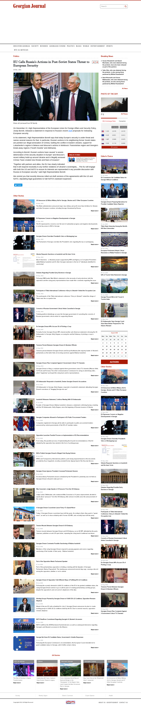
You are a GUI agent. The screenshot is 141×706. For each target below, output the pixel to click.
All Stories (56, 655)
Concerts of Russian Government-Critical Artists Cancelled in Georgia (58, 308)
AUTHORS (114, 362)
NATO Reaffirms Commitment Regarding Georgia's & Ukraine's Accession (59, 619)
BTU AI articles (21, 50)
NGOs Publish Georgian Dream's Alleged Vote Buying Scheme (55, 453)
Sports (109, 46)
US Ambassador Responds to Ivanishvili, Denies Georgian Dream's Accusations (61, 381)
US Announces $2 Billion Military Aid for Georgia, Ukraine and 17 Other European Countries (65, 200)
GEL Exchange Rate (109, 121)
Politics (71, 46)
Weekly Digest (43, 695)
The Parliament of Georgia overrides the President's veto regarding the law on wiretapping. (65, 242)
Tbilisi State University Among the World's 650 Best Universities (114, 227)
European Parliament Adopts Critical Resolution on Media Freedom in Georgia (114, 251)
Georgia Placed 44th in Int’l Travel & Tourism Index (112, 298)
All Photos (124, 114)
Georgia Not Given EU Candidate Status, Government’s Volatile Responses (59, 637)
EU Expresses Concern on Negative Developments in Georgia (55, 218)
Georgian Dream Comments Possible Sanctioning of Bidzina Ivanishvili (58, 543)
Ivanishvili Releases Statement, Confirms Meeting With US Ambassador (58, 399)
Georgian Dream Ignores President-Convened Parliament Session (57, 471)
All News (125, 88)
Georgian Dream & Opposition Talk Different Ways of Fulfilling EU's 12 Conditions (61, 580)
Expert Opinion (89, 695)
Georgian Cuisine (57, 46)
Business (44, 46)
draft (70, 131)
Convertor (122, 121)
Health (111, 695)
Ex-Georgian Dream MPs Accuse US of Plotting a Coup (53, 326)
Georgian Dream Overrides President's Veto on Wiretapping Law (56, 236)
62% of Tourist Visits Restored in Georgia (114, 275)
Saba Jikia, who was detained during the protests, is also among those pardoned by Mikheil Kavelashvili (114, 72)
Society (35, 46)
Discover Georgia (21, 46)
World (86, 46)
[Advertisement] (70, 27)
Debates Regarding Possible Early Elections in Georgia (53, 272)
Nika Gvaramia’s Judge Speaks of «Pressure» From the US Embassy (57, 489)
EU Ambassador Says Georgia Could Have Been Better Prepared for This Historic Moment (112, 323)
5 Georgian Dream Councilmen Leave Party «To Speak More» (55, 507)
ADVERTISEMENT (112, 702)
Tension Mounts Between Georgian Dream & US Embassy (54, 525)
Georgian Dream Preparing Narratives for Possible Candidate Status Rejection (114, 203)
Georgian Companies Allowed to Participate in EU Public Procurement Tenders (61, 417)
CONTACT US (123, 702)
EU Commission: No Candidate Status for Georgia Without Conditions (114, 178)
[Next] (119, 332)
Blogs (78, 46)
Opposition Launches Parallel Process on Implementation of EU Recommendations (62, 435)
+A (97, 62)
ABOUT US (102, 702)
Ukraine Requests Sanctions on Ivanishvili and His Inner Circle (55, 254)
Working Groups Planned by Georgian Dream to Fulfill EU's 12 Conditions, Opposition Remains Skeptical (65, 600)
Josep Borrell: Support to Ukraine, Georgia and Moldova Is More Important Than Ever (85, 159)
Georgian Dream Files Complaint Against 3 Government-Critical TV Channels (60, 363)
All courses (114, 147)
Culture (40, 661)
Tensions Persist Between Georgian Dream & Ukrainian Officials (56, 345)
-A (93, 62)
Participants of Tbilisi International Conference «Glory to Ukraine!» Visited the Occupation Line (65, 290)
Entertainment (98, 46)
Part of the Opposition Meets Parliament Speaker (52, 561)
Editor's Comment (67, 695)
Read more (94, 211)
